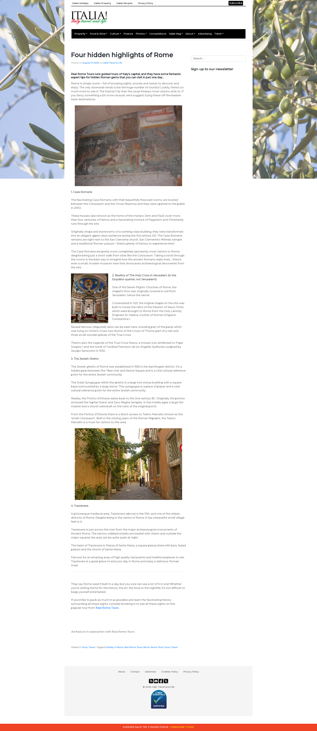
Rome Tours (157, 647)
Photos (140, 33)
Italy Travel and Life (163, 687)
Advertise (150, 671)
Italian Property (102, 3)
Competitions (157, 33)
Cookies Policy (169, 671)
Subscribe (235, 3)
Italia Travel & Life (112, 63)
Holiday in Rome (114, 647)
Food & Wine (98, 33)
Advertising (205, 33)
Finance (128, 33)
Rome (146, 647)
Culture (114, 33)
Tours (84, 647)
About (189, 33)
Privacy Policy (145, 3)
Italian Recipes (124, 3)
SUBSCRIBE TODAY (182, 727)
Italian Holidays (80, 3)
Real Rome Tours (107, 607)
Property (79, 33)
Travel (218, 33)
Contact (135, 671)
